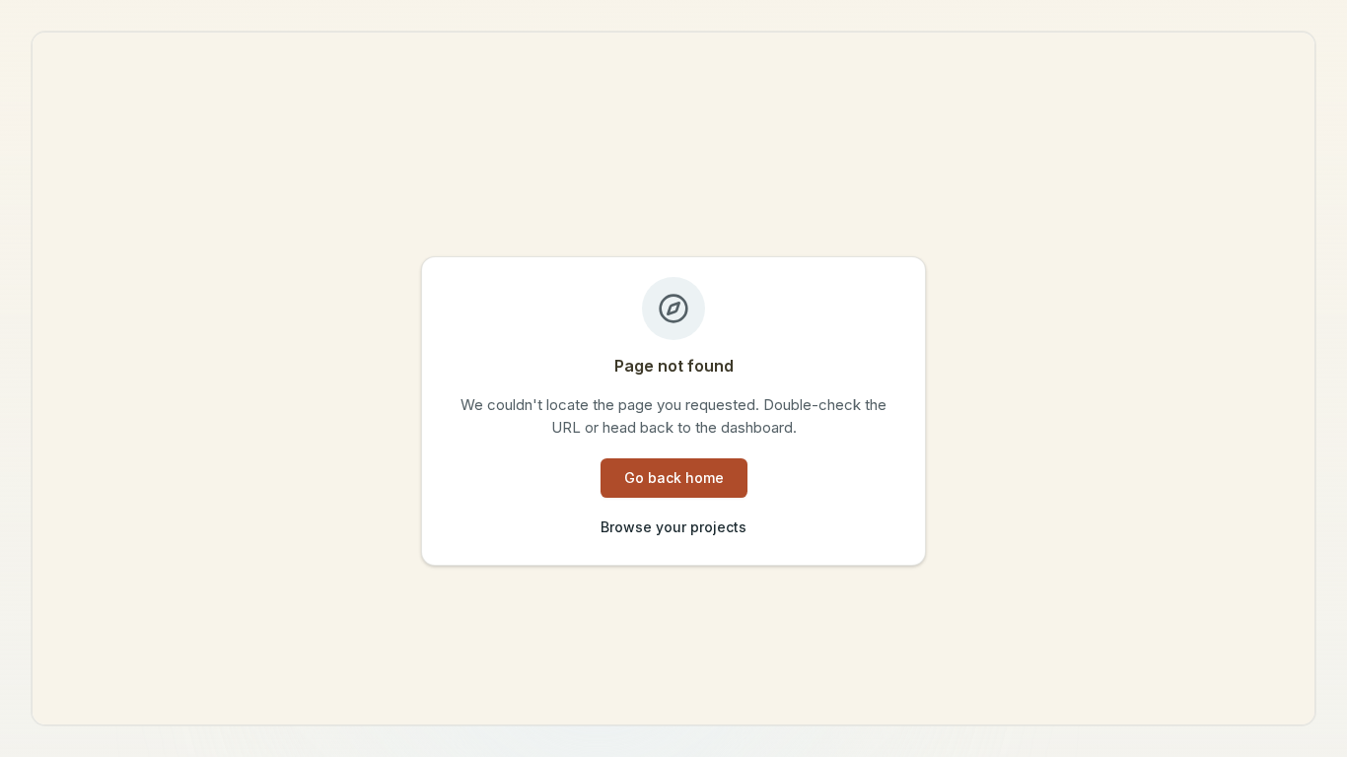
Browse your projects (673, 526)
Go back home (674, 477)
